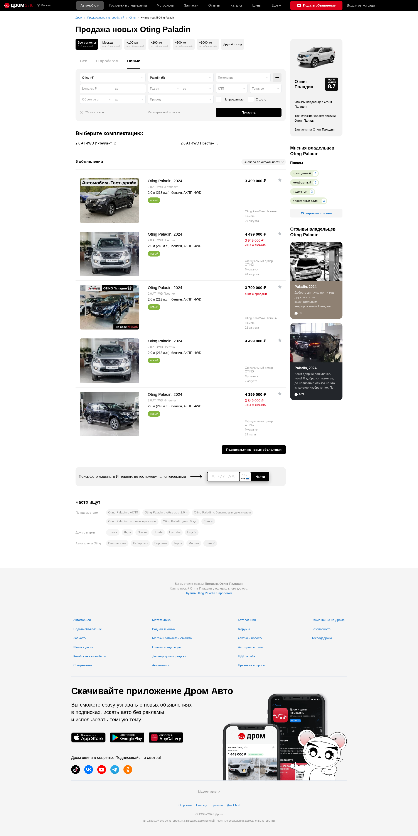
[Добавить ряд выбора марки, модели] (277, 77)
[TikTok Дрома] (75, 769)
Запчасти (191, 5)
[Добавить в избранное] (279, 180)
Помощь (201, 805)
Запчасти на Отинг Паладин (315, 129)
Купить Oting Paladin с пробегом (209, 593)
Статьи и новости (250, 638)
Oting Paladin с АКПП (123, 512)
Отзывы (214, 5)
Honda (158, 532)
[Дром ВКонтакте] (88, 769)
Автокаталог (160, 665)
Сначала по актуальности (262, 162)
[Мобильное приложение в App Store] (88, 737)
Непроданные (234, 99)
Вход (361, 5)
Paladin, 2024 (306, 287)
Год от (154, 88)
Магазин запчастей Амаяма (172, 638)
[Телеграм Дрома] (114, 769)
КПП (221, 88)
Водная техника (163, 629)
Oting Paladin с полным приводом (132, 521)
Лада (127, 532)
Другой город (232, 44)
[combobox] (113, 77)
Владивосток (117, 543)
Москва (46, 5)
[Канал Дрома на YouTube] (101, 769)
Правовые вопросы (251, 665)
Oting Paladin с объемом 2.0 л (166, 512)
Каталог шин (247, 620)
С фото (261, 99)
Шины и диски (83, 647)
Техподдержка (322, 638)
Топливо (258, 88)
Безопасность (321, 629)
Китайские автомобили (89, 656)
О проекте (185, 805)
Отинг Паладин (304, 84)
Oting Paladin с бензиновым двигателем (222, 512)
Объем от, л (90, 99)
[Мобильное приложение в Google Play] (127, 737)
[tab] (83, 63)
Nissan (142, 532)
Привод (155, 99)
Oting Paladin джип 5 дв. (180, 521)
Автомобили (90, 5)
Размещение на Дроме (328, 620)
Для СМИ (233, 805)
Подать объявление (87, 629)
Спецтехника (82, 665)
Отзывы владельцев (166, 647)
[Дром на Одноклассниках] (127, 769)
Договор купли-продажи (169, 656)
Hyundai (174, 532)
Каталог (236, 5)
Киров (178, 543)
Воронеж (160, 543)
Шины (256, 5)
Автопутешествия (250, 647)
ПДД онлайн (246, 656)
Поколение (226, 77)
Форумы (244, 629)
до (184, 88)
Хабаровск (140, 543)
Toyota (112, 532)
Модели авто (207, 791)
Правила (217, 805)
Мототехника (161, 620)
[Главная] (18, 5)
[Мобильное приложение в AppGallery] (166, 737)
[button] (208, 521)
